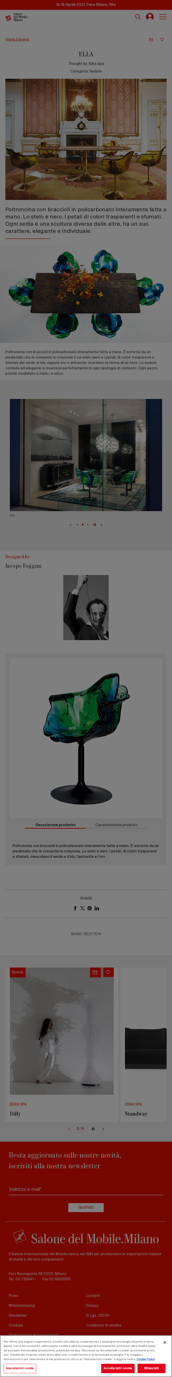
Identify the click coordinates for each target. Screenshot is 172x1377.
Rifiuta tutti (151, 1368)
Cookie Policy (146, 1359)
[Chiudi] (165, 1342)
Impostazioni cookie (20, 1368)
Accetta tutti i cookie (118, 1368)
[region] (86, 1356)
